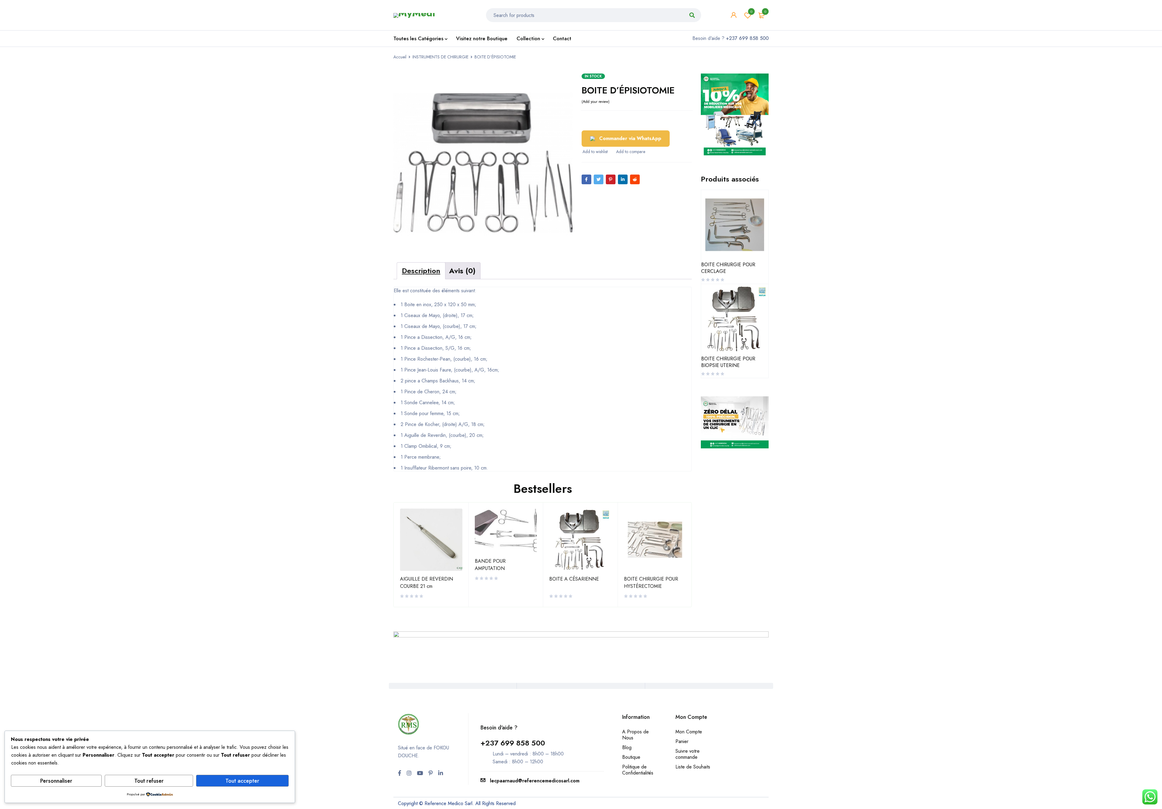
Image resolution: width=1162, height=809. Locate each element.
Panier (681, 741)
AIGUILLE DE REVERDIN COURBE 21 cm (426, 582)
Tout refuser (149, 781)
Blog (627, 747)
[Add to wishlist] (595, 152)
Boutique (631, 757)
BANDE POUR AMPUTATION (490, 565)
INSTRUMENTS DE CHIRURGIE (440, 57)
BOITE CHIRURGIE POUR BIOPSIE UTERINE (728, 362)
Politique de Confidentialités (637, 769)
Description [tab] (421, 270)
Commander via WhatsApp (630, 138)
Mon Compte (688, 731)
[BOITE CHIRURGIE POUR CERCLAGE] (734, 224)
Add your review (595, 101)
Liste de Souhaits (692, 766)
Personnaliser (56, 781)
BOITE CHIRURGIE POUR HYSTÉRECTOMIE (651, 582)
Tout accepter (242, 781)
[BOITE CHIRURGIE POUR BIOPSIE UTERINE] (734, 318)
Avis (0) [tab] (462, 270)
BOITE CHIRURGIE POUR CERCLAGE (728, 268)
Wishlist (751, 11)
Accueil (399, 57)
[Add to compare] (630, 152)
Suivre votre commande (687, 754)
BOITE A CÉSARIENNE (574, 578)
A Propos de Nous (635, 734)
